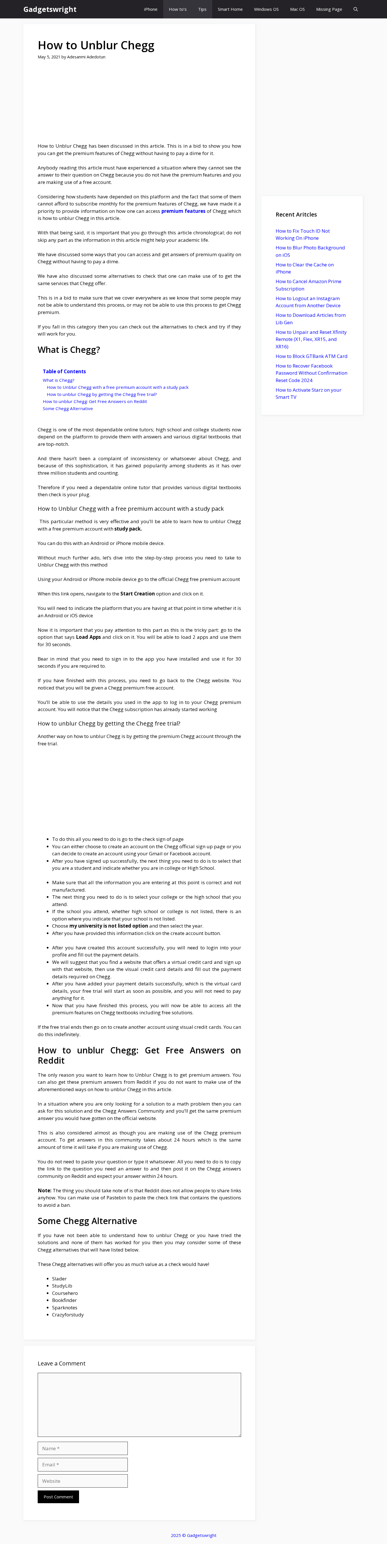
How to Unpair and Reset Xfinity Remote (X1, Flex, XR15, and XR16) (311, 339)
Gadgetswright (50, 9)
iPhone (151, 9)
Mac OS (297, 9)
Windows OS (266, 9)
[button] (355, 9)
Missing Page (329, 9)
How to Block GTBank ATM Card (312, 356)
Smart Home (230, 9)
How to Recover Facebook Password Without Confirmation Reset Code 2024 (311, 372)
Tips (202, 9)
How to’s (178, 9)
